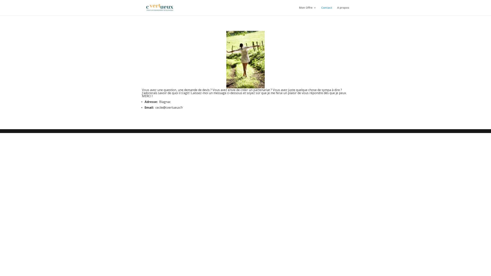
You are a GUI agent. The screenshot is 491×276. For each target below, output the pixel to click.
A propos (343, 7)
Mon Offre (305, 7)
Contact (326, 7)
